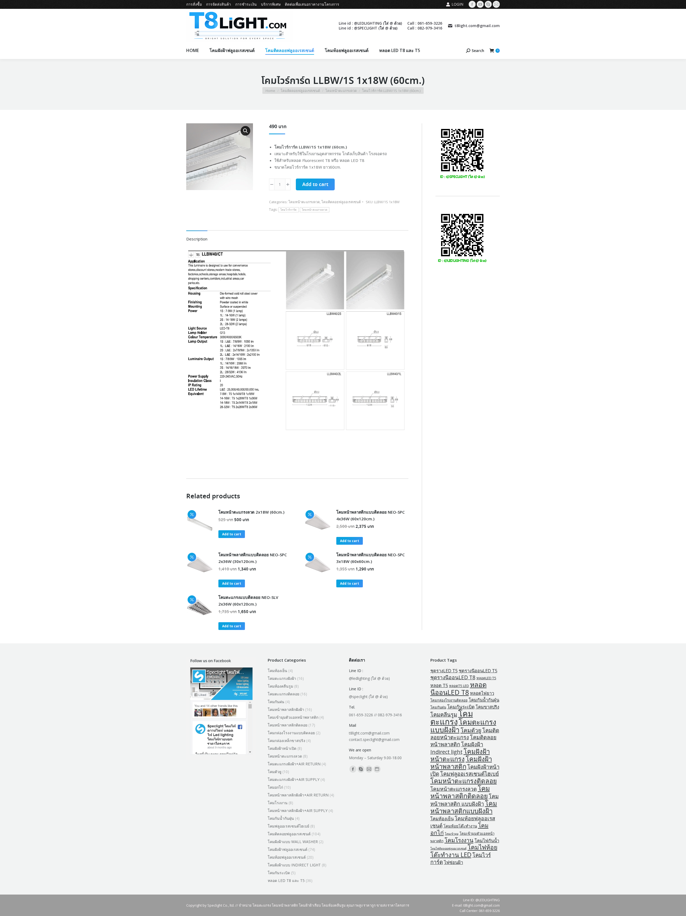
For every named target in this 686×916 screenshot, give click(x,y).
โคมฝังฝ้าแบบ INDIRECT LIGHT (294, 864)
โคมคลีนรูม (443, 714)
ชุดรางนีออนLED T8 (452, 677)
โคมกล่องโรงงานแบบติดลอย (291, 732)
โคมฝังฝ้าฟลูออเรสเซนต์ (287, 849)
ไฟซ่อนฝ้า (453, 862)
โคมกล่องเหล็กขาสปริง (286, 740)
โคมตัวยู (274, 771)
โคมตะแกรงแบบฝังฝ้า (463, 726)
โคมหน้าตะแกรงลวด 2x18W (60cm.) (251, 512)
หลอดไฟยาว (482, 693)
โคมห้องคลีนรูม (280, 686)
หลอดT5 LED (459, 685)
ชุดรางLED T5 (444, 671)
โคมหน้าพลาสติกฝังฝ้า (286, 709)
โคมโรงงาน (278, 802)
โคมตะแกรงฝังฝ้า (282, 678)
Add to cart (315, 184)
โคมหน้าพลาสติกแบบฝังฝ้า (463, 807)
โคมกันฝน (276, 701)
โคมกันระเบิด (279, 872)
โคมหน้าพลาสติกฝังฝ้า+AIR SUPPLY (297, 810)
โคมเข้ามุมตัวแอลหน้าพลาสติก (293, 717)
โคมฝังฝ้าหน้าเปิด (282, 748)
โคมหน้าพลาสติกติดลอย (287, 725)
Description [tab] (196, 239)
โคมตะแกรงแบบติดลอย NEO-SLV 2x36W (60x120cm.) (248, 601)
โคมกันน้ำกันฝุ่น (281, 818)
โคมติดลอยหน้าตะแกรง (464, 734)
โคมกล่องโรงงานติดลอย (449, 700)
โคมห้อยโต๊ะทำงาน (460, 826)
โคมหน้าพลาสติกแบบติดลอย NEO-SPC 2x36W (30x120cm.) (252, 558)
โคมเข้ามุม (451, 834)
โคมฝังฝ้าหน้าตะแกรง (460, 755)
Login (457, 4)
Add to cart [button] (231, 534)
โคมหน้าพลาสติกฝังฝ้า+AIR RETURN (298, 795)
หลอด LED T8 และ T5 (286, 880)
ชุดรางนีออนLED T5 (478, 671)
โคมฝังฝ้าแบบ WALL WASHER (293, 841)
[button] (245, 131)
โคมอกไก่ (275, 787)
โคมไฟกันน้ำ (487, 841)
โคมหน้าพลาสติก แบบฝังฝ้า (464, 800)
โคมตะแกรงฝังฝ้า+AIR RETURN (294, 763)
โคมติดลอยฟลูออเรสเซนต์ (341, 201)
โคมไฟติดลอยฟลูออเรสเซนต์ (448, 848)
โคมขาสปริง (487, 707)
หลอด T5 (439, 685)
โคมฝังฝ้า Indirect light (456, 748)
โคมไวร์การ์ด (288, 209)
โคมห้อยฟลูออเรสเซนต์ (287, 857)
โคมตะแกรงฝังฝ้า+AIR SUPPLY (293, 779)
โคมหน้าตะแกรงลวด (304, 201)
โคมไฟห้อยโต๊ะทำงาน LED (463, 851)
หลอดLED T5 (486, 678)
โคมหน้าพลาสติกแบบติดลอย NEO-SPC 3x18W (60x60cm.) (370, 558)
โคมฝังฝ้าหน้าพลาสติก (461, 762)
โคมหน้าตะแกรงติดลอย (463, 780)
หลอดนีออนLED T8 (458, 688)
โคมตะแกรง (451, 717)
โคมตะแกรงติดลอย (283, 693)
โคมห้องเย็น (277, 670)
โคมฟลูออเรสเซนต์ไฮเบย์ (288, 826)
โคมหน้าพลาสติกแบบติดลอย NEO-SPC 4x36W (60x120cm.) (370, 515)
